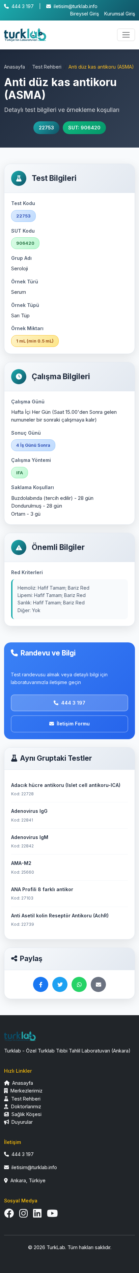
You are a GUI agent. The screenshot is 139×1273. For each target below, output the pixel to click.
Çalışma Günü (28, 401)
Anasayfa (14, 67)
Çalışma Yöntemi (31, 460)
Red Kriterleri (27, 572)
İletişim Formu (73, 723)
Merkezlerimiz (26, 1090)
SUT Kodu (23, 231)
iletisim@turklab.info (76, 6)
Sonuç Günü (26, 433)
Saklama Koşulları (32, 487)
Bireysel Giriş (84, 13)
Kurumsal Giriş (119, 13)
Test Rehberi (46, 67)
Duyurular (21, 1122)
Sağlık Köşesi (25, 1114)
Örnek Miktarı (27, 328)
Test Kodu (23, 203)
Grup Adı (21, 258)
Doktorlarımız (25, 1106)
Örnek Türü (24, 281)
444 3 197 (22, 6)
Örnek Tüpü (25, 305)
